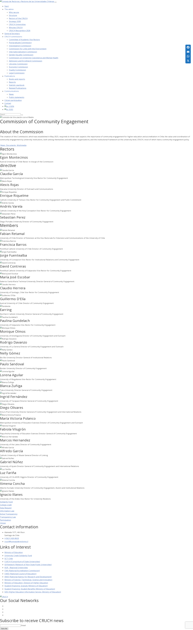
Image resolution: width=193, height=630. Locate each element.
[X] (188, 60)
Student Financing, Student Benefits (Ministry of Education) (29, 589)
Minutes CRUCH (16, 27)
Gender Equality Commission (21, 55)
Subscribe (4, 628)
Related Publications (17, 88)
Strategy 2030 (15, 21)
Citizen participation (13, 100)
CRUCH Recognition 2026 (19, 30)
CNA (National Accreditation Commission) (22, 570)
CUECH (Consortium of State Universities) (22, 561)
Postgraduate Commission (20, 42)
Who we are (14, 12)
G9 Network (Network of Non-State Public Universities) (28, 564)
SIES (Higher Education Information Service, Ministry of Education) (32, 592)
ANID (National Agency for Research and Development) (28, 577)
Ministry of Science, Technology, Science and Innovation (28, 580)
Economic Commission (18, 67)
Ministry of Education (13, 552)
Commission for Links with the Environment (27, 49)
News (11, 94)
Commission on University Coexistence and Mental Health (33, 58)
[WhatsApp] (188, 56)
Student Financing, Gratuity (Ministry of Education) (26, 586)
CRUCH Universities (17, 24)
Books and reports (17, 79)
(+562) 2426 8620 (11, 538)
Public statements (16, 97)
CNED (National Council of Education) (20, 574)
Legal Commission (17, 73)
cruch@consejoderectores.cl (16, 541)
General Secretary (12, 33)
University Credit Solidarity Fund (18, 555)
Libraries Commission (18, 64)
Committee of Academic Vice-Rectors (24, 39)
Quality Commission (17, 70)
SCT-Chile (8, 558)
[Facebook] (188, 47)
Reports (12, 82)
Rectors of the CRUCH (18, 18)
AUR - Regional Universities (16, 567)
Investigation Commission (20, 46)
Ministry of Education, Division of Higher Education (26, 583)
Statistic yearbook (16, 85)
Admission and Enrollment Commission (25, 61)
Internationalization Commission (23, 52)
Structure (13, 15)
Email (23, 625)
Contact (7, 103)
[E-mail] (188, 52)
